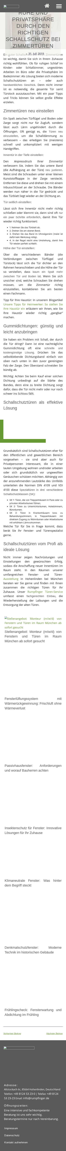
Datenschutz (12, 1135)
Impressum (11, 1128)
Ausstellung (10, 579)
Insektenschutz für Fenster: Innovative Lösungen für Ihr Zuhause (33, 830)
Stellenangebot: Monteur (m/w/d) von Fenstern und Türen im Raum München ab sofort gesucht (33, 636)
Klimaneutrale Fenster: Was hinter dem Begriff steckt (33, 883)
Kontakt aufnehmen (16, 1142)
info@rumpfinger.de (36, 1098)
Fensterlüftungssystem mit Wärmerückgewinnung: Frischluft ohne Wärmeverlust (33, 703)
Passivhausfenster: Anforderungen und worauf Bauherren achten (33, 768)
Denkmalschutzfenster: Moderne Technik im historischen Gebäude (33, 950)
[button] (59, 6)
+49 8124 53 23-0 (24, 1094)
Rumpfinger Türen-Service (45, 592)
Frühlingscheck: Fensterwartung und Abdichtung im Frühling (33, 1012)
